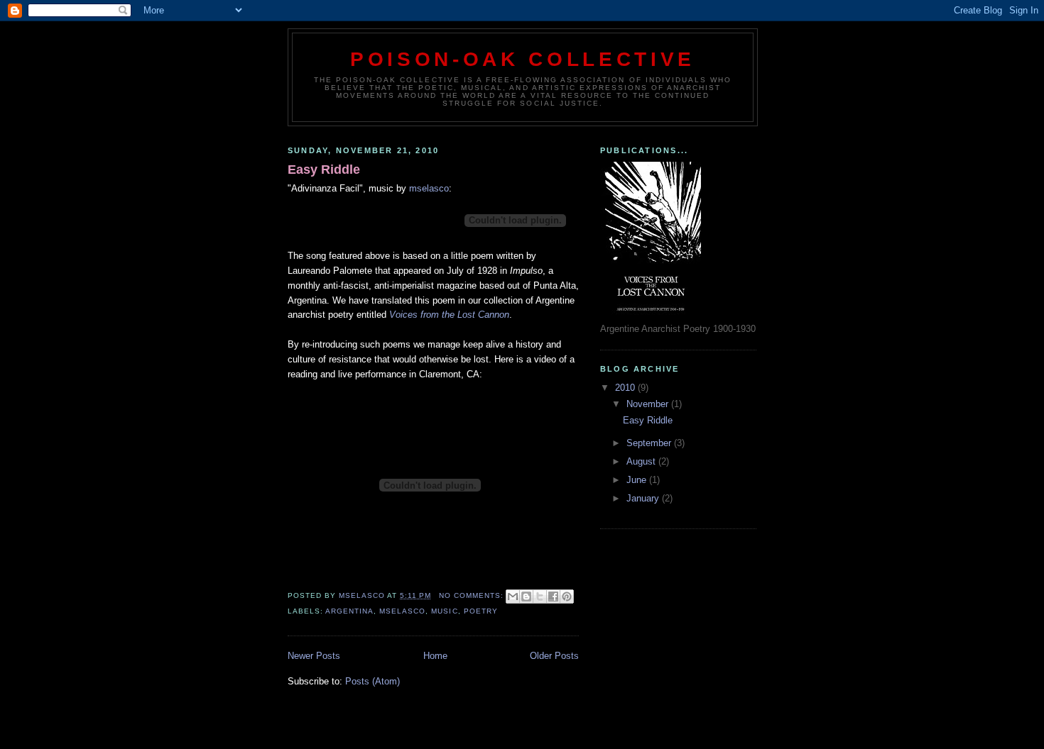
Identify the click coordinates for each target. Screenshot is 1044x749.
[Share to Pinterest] (567, 596)
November (648, 404)
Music (444, 611)
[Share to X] (540, 596)
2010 (626, 387)
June (637, 480)
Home (435, 655)
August (642, 461)
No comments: (472, 595)
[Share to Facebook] (553, 596)
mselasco (429, 188)
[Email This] (513, 596)
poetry (481, 611)
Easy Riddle (324, 169)
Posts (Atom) (372, 681)
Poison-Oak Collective (522, 59)
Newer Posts (314, 655)
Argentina (349, 611)
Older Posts (554, 655)
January (644, 498)
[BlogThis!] (526, 596)
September (650, 443)
